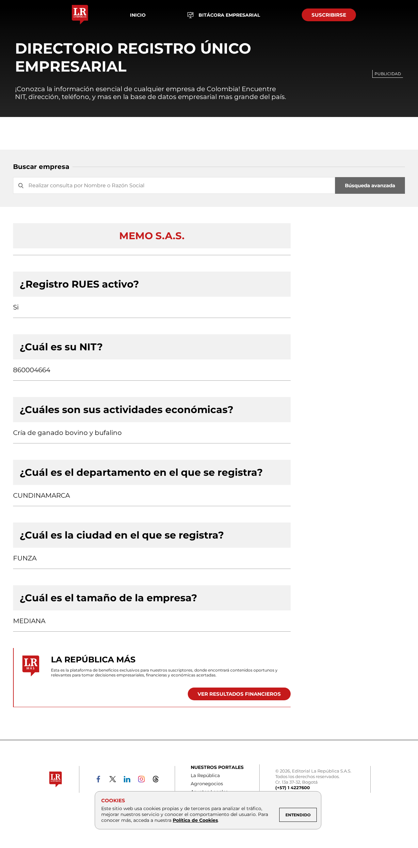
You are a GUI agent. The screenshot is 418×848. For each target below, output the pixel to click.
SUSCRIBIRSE (329, 15)
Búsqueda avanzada (370, 185)
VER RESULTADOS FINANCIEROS (239, 694)
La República (205, 775)
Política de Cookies (195, 820)
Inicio (138, 15)
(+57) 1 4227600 (292, 787)
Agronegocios (207, 784)
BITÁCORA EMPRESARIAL (229, 15)
